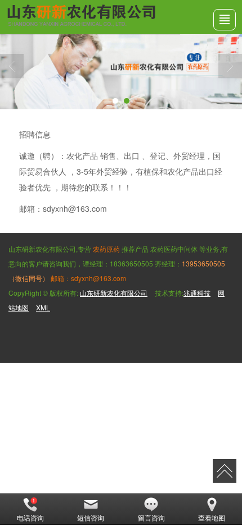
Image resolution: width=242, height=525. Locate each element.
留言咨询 (151, 517)
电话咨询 (30, 517)
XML (43, 307)
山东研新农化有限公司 (113, 292)
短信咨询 (90, 517)
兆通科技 (196, 292)
